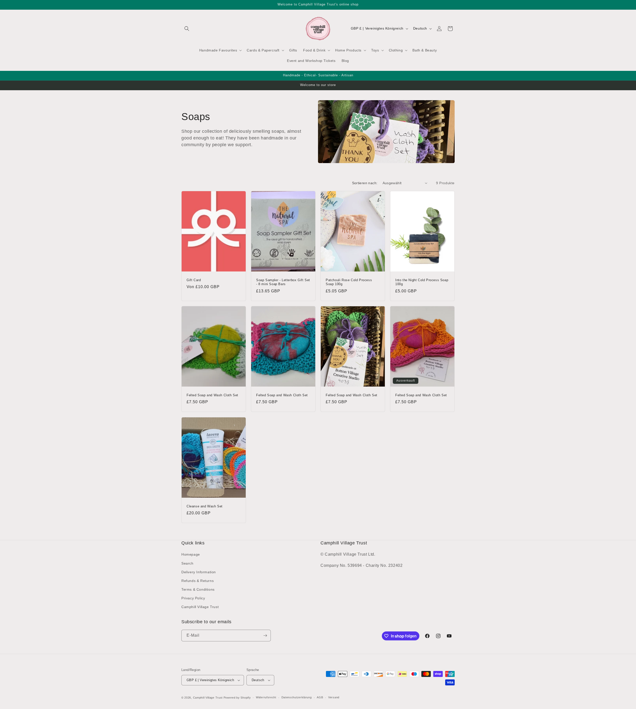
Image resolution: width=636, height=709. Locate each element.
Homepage (190, 554)
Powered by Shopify (237, 697)
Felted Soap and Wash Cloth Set (212, 395)
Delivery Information (198, 572)
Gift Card (194, 280)
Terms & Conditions (198, 589)
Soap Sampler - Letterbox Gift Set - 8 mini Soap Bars (283, 282)
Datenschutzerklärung (296, 697)
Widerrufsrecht (266, 697)
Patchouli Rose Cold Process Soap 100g (349, 282)
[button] (186, 28)
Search (187, 563)
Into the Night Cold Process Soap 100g (421, 282)
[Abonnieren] (265, 635)
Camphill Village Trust (200, 607)
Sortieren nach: (365, 183)
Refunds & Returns (197, 581)
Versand (333, 697)
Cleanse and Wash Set (205, 506)
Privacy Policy (193, 598)
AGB (320, 697)
